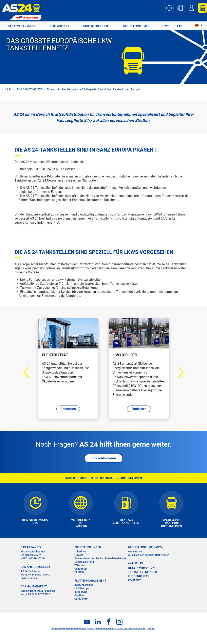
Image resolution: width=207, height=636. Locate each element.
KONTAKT (134, 580)
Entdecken (68, 409)
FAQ (179, 26)
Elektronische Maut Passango (38, 590)
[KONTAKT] (191, 8)
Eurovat (78, 554)
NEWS (165, 26)
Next (178, 372)
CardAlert (80, 595)
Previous (29, 372)
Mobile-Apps (81, 588)
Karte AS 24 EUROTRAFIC (35, 574)
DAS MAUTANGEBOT (34, 586)
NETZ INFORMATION (33, 558)
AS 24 (8, 89)
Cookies (151, 628)
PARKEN (79, 572)
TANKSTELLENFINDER (142, 571)
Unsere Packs (29, 578)
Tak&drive (80, 551)
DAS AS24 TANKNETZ (21, 26)
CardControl (81, 598)
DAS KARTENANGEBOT (35, 566)
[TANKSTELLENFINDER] (180, 8)
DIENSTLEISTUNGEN (87, 547)
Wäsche (79, 565)
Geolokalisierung (84, 561)
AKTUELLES (135, 563)
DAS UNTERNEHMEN (136, 26)
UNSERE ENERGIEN (95, 26)
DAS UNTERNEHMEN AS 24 (145, 547)
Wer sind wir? (136, 551)
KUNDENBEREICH (139, 576)
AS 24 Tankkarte (30, 571)
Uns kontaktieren (103, 458)
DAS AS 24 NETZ (31, 547)
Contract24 (80, 568)
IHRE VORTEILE (60, 26)
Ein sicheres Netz (31, 554)
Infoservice (81, 591)
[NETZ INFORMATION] (169, 8)
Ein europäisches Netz (33, 551)
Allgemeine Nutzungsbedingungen (68, 628)
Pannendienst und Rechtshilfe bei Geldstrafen (100, 558)
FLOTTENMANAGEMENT (90, 580)
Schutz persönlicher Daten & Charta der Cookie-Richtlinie (116, 628)
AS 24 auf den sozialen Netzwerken (148, 554)
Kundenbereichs (83, 584)
